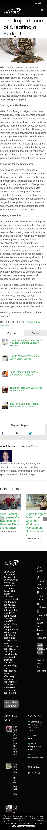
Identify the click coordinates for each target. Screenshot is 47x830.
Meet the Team (40, 626)
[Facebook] (2, 433)
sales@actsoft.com (35, 758)
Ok (14, 826)
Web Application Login (40, 649)
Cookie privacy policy (26, 826)
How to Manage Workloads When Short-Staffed (24, 357)
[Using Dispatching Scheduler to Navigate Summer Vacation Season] (5, 340)
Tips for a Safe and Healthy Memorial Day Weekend (24, 405)
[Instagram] (39, 773)
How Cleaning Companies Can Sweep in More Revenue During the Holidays (10, 520)
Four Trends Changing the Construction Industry (24, 373)
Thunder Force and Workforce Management (26, 389)
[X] (16, 433)
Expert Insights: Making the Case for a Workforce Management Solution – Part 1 (36, 524)
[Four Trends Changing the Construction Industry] (5, 372)
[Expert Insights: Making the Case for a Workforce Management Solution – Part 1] (36, 502)
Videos (42, 607)
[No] (44, 821)
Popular (12, 333)
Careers (41, 638)
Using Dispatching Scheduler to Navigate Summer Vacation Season (26, 343)
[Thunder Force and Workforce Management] (5, 388)
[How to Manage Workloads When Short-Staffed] (5, 356)
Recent (35, 333)
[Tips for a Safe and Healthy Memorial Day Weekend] (5, 404)
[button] (2, 519)
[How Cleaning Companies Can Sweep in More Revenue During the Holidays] (10, 502)
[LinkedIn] (30, 433)
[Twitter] (33, 773)
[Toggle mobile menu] (42, 9)
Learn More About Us (11, 704)
